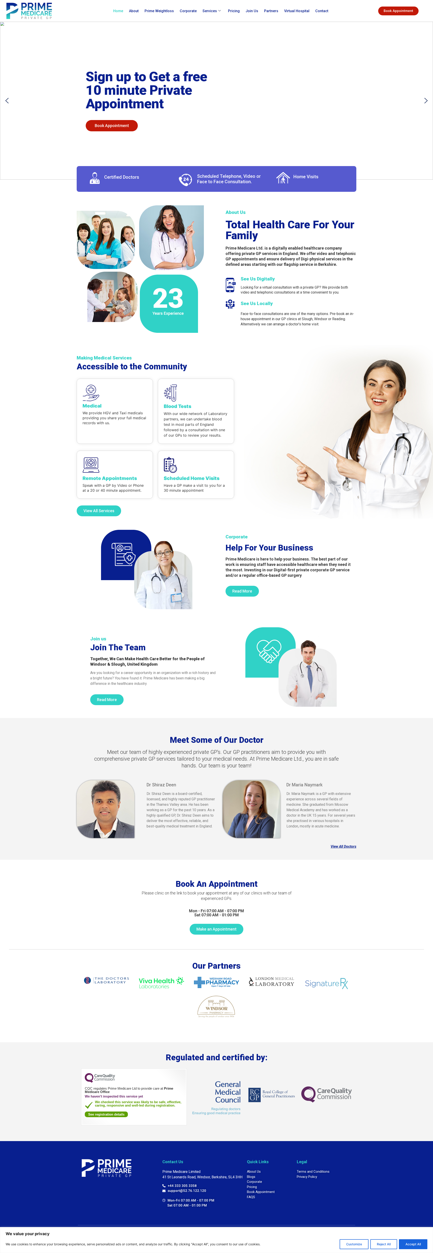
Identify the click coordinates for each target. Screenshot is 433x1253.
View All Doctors (343, 846)
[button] (7, 100)
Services (210, 11)
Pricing (234, 11)
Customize (354, 1244)
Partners (271, 11)
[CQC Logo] (100, 1081)
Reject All (384, 1244)
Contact (321, 11)
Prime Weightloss (159, 11)
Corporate (188, 11)
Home (118, 11)
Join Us (252, 11)
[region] (216, 1240)
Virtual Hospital (296, 11)
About (134, 11)
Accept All (413, 1244)
